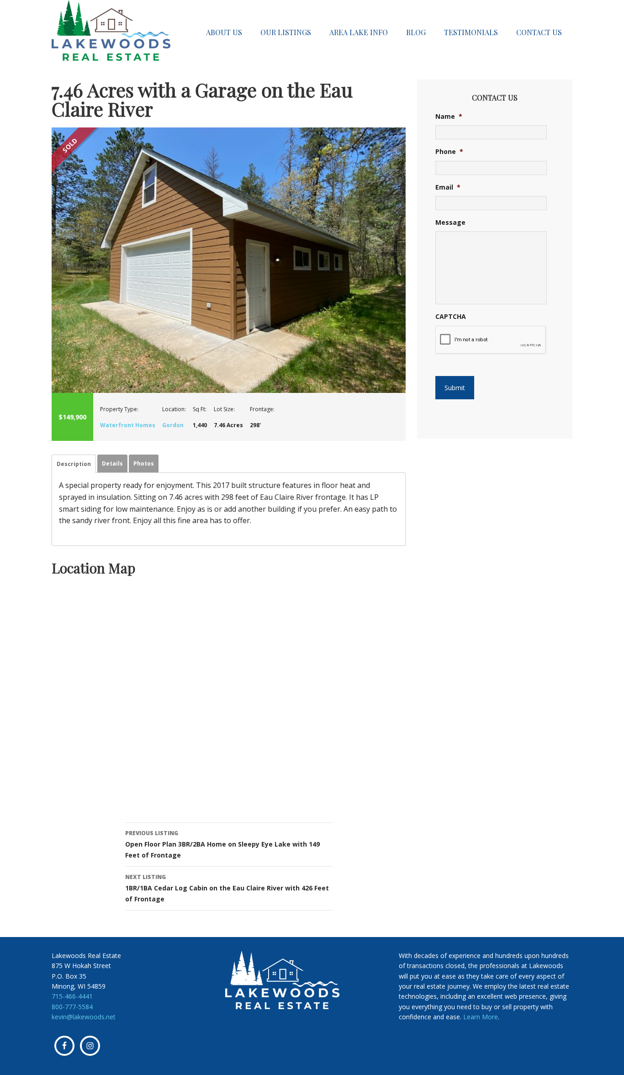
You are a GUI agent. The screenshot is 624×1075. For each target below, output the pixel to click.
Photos (143, 463)
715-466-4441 (72, 996)
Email (447, 187)
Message (450, 222)
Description (74, 464)
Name (448, 116)
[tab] (74, 464)
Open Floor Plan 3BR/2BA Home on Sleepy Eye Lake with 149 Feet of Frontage (222, 844)
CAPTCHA (450, 316)
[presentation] (490, 340)
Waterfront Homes (127, 425)
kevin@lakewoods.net (84, 1016)
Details (112, 463)
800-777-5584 (72, 1006)
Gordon (173, 425)
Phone (449, 152)
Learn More (480, 1016)
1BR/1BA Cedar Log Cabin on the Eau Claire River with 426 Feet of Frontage (227, 888)
